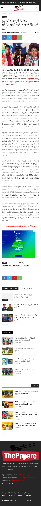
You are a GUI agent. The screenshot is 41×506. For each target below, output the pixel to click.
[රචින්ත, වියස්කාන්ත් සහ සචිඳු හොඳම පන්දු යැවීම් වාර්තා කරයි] (7, 318)
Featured (11, 263)
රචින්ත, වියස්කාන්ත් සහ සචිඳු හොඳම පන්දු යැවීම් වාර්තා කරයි (25, 317)
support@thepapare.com (27, 478)
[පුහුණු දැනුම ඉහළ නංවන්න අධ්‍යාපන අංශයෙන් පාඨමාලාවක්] (7, 361)
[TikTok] (9, 483)
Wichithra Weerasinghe (11, 32)
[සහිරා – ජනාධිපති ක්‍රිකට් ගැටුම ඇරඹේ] (7, 351)
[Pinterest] (14, 37)
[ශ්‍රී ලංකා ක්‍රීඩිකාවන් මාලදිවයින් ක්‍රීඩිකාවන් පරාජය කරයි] (7, 341)
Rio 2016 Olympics (22, 263)
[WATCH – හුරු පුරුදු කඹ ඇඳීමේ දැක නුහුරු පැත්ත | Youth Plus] (7, 394)
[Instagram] (6, 483)
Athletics (26, 265)
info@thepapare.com (19, 480)
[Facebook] (4, 37)
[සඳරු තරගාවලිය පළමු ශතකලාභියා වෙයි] (7, 297)
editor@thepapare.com (27, 475)
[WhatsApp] (19, 37)
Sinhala (10, 14)
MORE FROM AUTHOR (27, 289)
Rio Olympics (7, 265)
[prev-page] (3, 325)
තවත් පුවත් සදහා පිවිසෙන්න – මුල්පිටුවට (20, 226)
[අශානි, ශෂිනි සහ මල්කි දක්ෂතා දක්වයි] (7, 307)
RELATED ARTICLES (10, 289)
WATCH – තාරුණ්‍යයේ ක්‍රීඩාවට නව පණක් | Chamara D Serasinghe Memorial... (26, 414)
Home (4, 14)
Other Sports (17, 265)
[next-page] (7, 325)
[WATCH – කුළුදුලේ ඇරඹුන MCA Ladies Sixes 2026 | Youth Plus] (7, 426)
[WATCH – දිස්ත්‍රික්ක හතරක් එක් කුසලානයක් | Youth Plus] (7, 404)
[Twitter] (9, 37)
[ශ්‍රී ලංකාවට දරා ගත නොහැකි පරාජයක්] (7, 372)
